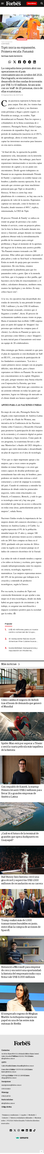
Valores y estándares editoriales (21, 1118)
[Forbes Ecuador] (13, 3)
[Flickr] (31, 1130)
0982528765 (6, 1096)
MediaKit (31, 1115)
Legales (23, 1115)
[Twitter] (14, 62)
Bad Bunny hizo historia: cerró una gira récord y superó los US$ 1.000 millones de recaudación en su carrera (22, 880)
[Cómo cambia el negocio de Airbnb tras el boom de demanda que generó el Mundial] (22, 683)
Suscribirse (32, 3)
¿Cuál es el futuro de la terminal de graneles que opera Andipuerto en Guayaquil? (20, 836)
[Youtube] (22, 1130)
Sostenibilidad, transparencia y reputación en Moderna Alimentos (23, 649)
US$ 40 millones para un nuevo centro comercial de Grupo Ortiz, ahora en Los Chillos (23, 630)
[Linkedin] (34, 62)
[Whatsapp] (9, 62)
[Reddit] (24, 62)
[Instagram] (19, 1130)
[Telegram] (29, 62)
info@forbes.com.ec (8, 1058)
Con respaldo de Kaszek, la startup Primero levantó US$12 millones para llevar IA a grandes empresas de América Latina (21, 792)
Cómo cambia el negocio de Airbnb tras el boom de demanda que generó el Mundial (21, 703)
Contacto (5, 1118)
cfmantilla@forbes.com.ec (25, 1066)
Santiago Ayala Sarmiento (11, 56)
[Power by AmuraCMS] (22, 1138)
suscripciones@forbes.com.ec (11, 1085)
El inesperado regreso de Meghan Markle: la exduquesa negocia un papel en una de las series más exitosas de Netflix (19, 1019)
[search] (42, 3)
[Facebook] (19, 62)
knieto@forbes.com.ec (8, 1072)
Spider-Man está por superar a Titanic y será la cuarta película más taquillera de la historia (22, 746)
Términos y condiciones (10, 1115)
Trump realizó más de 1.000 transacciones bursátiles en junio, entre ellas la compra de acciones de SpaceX (20, 925)
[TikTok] (34, 1130)
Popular (8, 624)
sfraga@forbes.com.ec (8, 1078)
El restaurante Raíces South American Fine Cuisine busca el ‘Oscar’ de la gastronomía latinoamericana (23, 640)
